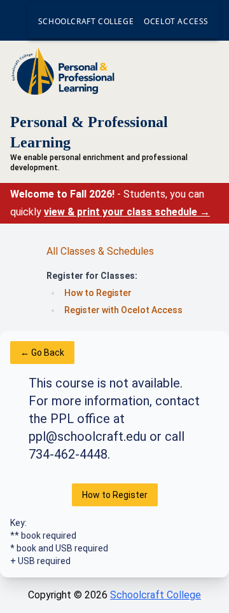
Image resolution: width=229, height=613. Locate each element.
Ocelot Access (176, 21)
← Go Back (42, 352)
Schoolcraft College (86, 21)
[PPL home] (114, 71)
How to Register (98, 293)
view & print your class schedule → (127, 212)
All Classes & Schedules (100, 251)
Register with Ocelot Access (123, 310)
